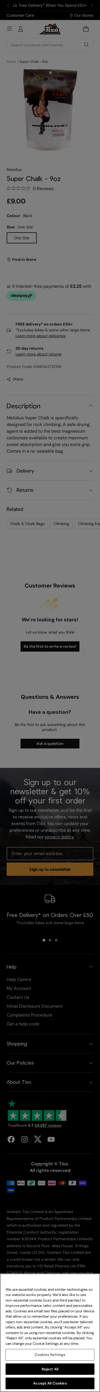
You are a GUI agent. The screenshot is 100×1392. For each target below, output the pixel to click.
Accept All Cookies (50, 1383)
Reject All (50, 1369)
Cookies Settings (50, 1354)
